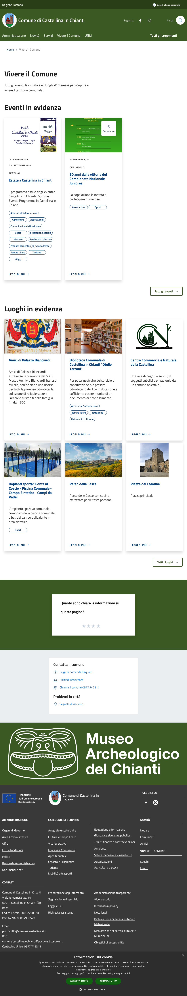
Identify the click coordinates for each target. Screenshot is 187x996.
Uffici (5, 843)
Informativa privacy (106, 906)
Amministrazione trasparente (112, 893)
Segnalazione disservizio (63, 899)
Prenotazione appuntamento (66, 893)
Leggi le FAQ (56, 906)
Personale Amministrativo (18, 863)
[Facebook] (138, 20)
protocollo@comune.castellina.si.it (24, 931)
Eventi (144, 868)
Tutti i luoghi (165, 562)
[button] (93, 989)
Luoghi (144, 861)
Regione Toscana (12, 5)
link (128, 973)
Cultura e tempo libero (62, 837)
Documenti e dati (12, 870)
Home (10, 49)
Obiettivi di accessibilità (109, 942)
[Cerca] (180, 20)
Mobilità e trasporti (60, 873)
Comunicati (147, 837)
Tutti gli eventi (164, 291)
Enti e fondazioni (12, 850)
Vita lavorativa (57, 843)
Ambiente (100, 848)
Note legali (101, 912)
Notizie (144, 830)
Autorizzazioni (103, 861)
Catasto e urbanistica (61, 862)
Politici (6, 856)
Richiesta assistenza (60, 912)
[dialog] (93, 974)
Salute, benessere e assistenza (113, 855)
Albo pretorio (102, 899)
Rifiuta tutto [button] (108, 980)
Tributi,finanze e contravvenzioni (114, 842)
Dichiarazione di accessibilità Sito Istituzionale (114, 921)
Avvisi (144, 843)
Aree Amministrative (15, 837)
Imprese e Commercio (61, 850)
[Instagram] (148, 20)
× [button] (183, 955)
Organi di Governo (13, 830)
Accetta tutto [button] (79, 981)
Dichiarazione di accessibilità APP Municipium (115, 933)
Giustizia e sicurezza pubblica (112, 835)
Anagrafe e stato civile (62, 830)
